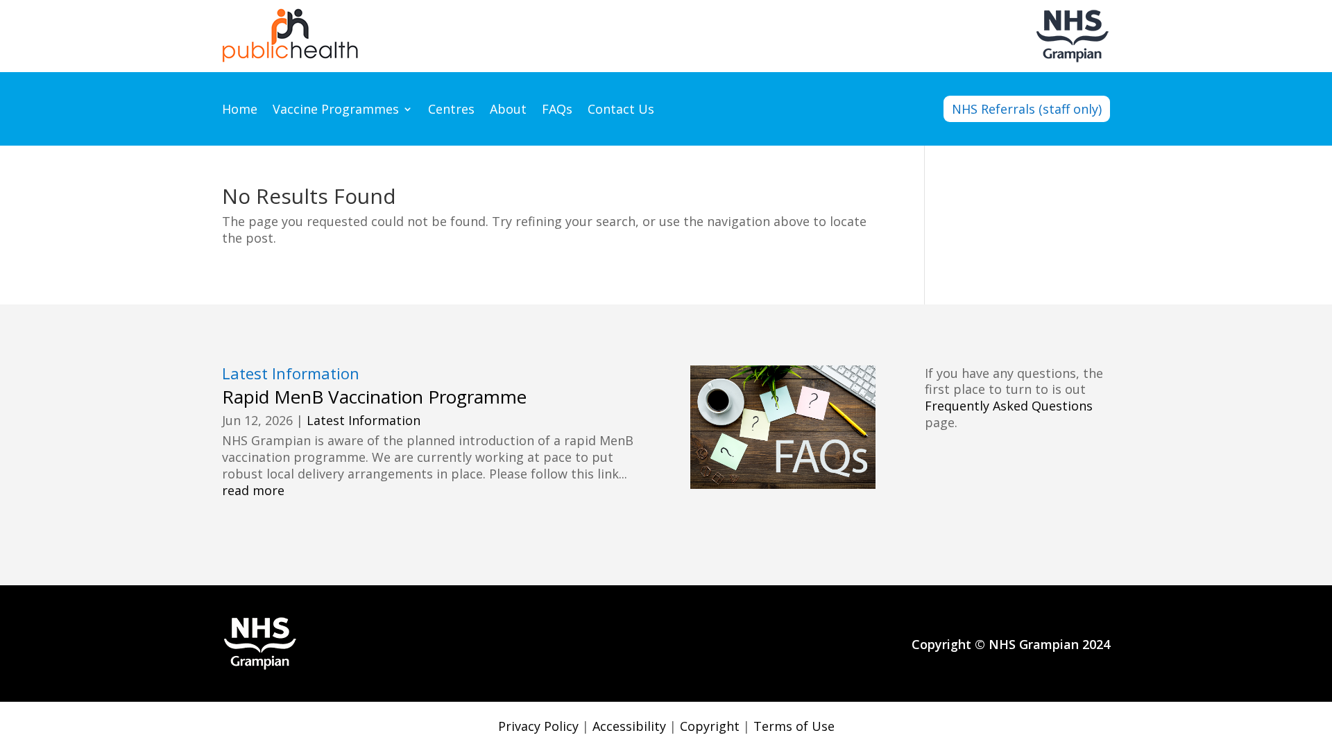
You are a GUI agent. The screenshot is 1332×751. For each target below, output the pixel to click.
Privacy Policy (538, 726)
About (508, 110)
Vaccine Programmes (336, 110)
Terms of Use (794, 726)
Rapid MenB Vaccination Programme (374, 396)
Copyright (710, 726)
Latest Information (363, 420)
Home (239, 110)
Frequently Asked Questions (1009, 405)
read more (253, 491)
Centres (451, 110)
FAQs (557, 110)
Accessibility (629, 726)
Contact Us (621, 110)
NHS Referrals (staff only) (1027, 109)
